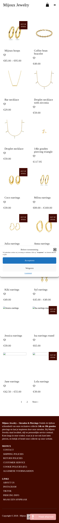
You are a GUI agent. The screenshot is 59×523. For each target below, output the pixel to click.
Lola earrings (41, 381)
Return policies (13, 458)
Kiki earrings (12, 289)
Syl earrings (40, 289)
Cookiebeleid (28, 273)
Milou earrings (42, 197)
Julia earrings (12, 243)
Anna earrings (42, 243)
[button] (55, 249)
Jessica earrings (13, 335)
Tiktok (7, 491)
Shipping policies (13, 454)
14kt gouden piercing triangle (43, 150)
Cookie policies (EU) (15, 467)
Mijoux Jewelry (16, 5)
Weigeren (30, 268)
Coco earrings (12, 197)
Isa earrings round (44, 335)
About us (8, 482)
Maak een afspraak (15, 499)
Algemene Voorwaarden (18, 471)
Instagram (9, 487)
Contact (8, 450)
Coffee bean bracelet (40, 52)
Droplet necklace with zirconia (43, 101)
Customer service (14, 462)
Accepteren (29, 260)
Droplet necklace (14, 148)
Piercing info (11, 495)
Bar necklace (12, 99)
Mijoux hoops (12, 50)
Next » (35, 402)
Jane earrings (12, 381)
